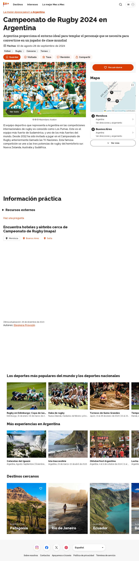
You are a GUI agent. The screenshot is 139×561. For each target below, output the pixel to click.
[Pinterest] (66, 547)
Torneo (44, 51)
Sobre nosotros (31, 555)
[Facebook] (46, 547)
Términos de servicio (105, 555)
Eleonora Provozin (24, 325)
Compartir (84, 57)
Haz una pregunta (13, 218)
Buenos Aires (32, 238)
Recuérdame (115, 67)
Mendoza (13, 238)
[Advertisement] (44, 171)
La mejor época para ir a (24, 12)
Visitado (32, 57)
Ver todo (14, 112)
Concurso (31, 51)
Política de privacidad (83, 555)
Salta (49, 238)
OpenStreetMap (120, 111)
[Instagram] (37, 547)
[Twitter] (56, 547)
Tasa (48, 57)
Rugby (18, 51)
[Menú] (131, 4)
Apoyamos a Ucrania (61, 555)
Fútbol (7, 51)
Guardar (13, 57)
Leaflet (108, 111)
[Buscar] (120, 4)
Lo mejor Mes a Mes (53, 4)
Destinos (18, 4)
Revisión (65, 57)
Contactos (45, 555)
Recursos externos (20, 210)
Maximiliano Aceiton (48, 120)
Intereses (32, 4)
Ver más (115, 143)
